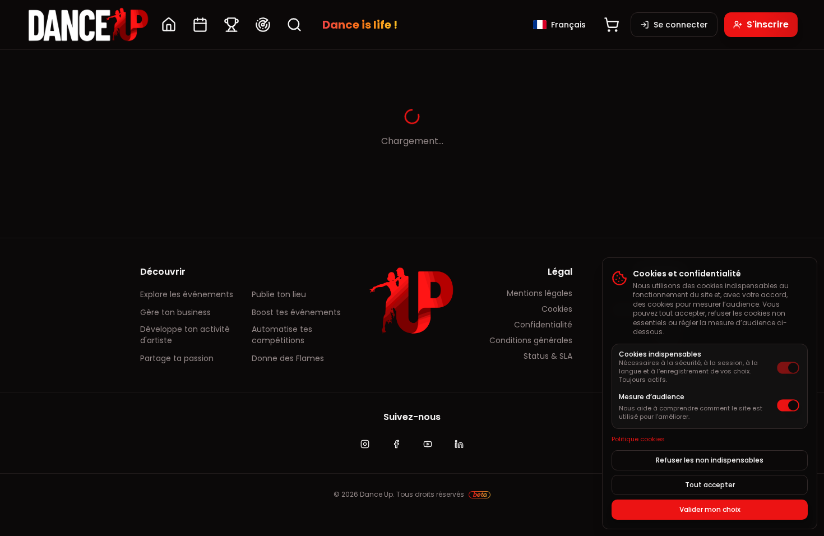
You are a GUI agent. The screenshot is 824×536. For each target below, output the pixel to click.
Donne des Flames (288, 358)
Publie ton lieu (279, 294)
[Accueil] (168, 24)
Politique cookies (638, 439)
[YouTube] (427, 444)
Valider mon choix (709, 509)
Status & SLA (548, 356)
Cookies (556, 309)
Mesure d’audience (651, 396)
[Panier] (611, 24)
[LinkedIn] (459, 444)
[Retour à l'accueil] (88, 25)
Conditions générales (530, 340)
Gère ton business (175, 312)
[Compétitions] (231, 24)
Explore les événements (186, 294)
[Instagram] (365, 444)
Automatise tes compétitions (282, 335)
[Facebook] (396, 444)
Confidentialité (543, 324)
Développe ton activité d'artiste (185, 335)
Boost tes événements (296, 312)
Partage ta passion (177, 358)
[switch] (788, 368)
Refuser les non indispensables (709, 460)
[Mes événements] (200, 24)
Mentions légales (539, 293)
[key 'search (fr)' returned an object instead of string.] (294, 24)
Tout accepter (710, 484)
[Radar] (263, 24)
